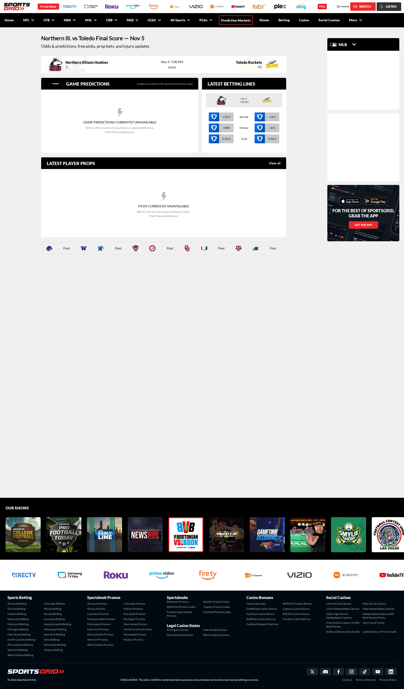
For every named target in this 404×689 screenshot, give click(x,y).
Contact (347, 680)
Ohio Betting (51, 639)
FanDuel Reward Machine (262, 624)
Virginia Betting (53, 650)
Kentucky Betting (18, 619)
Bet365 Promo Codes (216, 601)
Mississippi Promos (99, 624)
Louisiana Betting (54, 619)
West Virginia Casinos (216, 635)
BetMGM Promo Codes (181, 607)
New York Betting (54, 634)
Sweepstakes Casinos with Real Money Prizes (378, 615)
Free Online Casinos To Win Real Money (343, 624)
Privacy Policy (388, 680)
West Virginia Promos (100, 644)
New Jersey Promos (135, 624)
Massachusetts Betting (57, 624)
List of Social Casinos (338, 603)
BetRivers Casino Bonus (261, 619)
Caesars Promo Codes (216, 607)
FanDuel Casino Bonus (260, 614)
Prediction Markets (236, 20)
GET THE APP (363, 225)
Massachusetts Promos (101, 619)
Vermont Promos (97, 639)
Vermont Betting (17, 650)
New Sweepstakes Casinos (378, 608)
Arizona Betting (17, 603)
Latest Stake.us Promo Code (379, 631)
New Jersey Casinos (215, 629)
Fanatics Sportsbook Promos (179, 613)
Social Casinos (329, 20)
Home (9, 20)
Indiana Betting (16, 614)
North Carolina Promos (137, 629)
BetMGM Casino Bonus (297, 603)
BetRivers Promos (178, 601)
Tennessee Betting (55, 644)
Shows (264, 20)
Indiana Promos (133, 608)
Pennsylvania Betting (20, 644)
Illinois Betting (52, 608)
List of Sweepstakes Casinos (342, 608)
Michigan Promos (134, 619)
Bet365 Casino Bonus (296, 614)
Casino (304, 20)
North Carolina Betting (21, 639)
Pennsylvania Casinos (180, 635)
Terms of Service (366, 680)
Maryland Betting (18, 624)
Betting (284, 20)
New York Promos (98, 629)
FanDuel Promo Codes (217, 612)
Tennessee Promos (134, 634)
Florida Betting (16, 608)
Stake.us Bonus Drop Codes (343, 631)
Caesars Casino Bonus (296, 608)
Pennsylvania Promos (100, 634)
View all (275, 163)
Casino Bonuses (256, 603)
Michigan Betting (17, 629)
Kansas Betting (53, 614)
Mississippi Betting (55, 629)
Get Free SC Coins (373, 622)
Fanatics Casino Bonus (296, 619)
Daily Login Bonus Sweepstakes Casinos (339, 615)
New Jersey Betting (19, 634)
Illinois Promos (96, 608)
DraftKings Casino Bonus (261, 608)
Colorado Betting (54, 603)
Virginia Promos (133, 639)
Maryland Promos (134, 614)
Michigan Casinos (177, 629)
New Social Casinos (374, 603)
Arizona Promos (97, 603)
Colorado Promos (134, 603)
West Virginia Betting (20, 655)
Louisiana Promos (98, 614)
